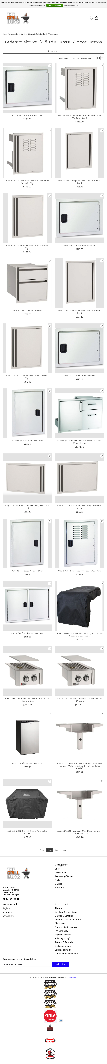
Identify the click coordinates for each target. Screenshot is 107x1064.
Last (57, 850)
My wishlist (8, 915)
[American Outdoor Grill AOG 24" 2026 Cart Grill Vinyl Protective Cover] (27, 803)
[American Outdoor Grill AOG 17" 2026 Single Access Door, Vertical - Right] (27, 348)
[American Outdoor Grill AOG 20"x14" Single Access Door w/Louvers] (79, 543)
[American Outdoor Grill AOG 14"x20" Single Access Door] (79, 218)
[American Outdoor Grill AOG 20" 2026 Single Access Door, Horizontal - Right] (79, 478)
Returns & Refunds (64, 942)
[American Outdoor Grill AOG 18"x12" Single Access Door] (27, 413)
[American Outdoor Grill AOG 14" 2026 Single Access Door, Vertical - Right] (27, 218)
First (49, 850)
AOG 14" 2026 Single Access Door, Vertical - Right (27, 246)
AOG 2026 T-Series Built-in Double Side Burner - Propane (79, 699)
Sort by (76, 58)
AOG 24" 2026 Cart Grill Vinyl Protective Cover (27, 832)
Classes (58, 884)
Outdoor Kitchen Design (66, 912)
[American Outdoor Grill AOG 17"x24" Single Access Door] (79, 348)
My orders (7, 912)
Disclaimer (60, 923)
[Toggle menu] (101, 18)
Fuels (57, 880)
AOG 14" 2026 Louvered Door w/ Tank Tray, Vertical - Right (27, 181)
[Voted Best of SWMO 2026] (50, 988)
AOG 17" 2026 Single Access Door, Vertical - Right (27, 377)
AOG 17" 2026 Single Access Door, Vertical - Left (79, 311)
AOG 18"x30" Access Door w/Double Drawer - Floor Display (79, 442)
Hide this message (55, 5)
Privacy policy (61, 931)
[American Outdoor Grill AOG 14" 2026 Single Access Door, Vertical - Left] (79, 153)
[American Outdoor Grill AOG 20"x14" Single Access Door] (27, 543)
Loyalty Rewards (63, 949)
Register (7, 908)
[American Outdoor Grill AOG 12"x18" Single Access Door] (27, 88)
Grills (57, 868)
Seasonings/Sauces (64, 876)
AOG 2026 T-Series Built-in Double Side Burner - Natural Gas (27, 699)
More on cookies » (71, 5)
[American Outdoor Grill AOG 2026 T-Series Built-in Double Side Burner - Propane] (79, 671)
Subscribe (60, 964)
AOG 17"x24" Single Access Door (79, 375)
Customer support (63, 946)
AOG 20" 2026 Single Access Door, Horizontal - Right (79, 507)
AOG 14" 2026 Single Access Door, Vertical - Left (79, 181)
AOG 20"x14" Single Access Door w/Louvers (79, 570)
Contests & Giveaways (66, 927)
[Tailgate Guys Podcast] (50, 1032)
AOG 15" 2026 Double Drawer (27, 310)
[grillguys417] (18, 18)
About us (59, 908)
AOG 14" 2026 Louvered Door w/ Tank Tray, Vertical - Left (79, 116)
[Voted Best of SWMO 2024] (50, 1008)
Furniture (59, 887)
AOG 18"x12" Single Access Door (27, 440)
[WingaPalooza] (50, 1060)
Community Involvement (67, 953)
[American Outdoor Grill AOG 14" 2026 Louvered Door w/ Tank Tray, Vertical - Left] (79, 88)
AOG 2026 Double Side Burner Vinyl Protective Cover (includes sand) (80, 634)
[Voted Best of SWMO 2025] (50, 998)
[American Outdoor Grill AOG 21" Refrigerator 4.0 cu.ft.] (27, 736)
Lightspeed (72, 977)
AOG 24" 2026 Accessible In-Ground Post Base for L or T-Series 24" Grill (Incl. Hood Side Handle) (79, 766)
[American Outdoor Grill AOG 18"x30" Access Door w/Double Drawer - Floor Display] (79, 413)
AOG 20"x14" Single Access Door (27, 570)
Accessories (14, 34)
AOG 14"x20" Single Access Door (79, 245)
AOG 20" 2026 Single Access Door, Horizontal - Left (27, 507)
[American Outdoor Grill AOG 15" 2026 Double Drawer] (27, 283)
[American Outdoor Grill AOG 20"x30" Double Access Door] (27, 606)
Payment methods (64, 934)
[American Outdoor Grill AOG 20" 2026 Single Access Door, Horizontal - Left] (27, 478)
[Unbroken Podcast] (50, 1046)
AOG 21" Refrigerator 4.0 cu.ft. (27, 763)
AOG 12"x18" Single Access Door (27, 115)
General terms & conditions (68, 919)
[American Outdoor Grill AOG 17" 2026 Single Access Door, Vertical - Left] (79, 283)
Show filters (53, 51)
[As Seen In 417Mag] (50, 1021)
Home (5, 34)
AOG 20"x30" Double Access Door (27, 633)
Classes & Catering (64, 915)
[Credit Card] (61, 1020)
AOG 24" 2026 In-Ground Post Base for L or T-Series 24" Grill (79, 832)
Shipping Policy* (62, 938)
